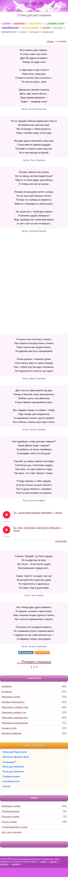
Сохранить (27, 652)
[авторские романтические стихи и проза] (32, 3)
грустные (58, 27)
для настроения (30, 27)
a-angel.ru (16, 864)
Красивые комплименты (13, 702)
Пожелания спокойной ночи (15, 717)
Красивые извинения (11, 733)
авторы (53, 861)
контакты (4, 864)
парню (23, 31)
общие (50, 41)
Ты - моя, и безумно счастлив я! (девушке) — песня (38, 529)
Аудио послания (33, 745)
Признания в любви (11, 697)
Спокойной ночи (11, 781)
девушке (34, 31)
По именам (7, 691)
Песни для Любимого (13, 766)
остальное (61, 541)
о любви (5, 23)
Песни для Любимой (13, 771)
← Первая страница (34, 662)
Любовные (7, 686)
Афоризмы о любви (11, 806)
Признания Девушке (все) (15, 757)
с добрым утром (55, 23)
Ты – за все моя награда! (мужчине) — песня (37, 512)
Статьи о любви (9, 822)
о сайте (43, 861)
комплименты (35, 23)
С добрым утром (11, 776)
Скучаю (6, 786)
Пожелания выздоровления (15, 723)
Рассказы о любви (10, 816)
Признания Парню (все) (14, 752)
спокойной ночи (9, 27)
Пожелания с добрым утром (15, 707)
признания (19, 23)
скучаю (46, 27)
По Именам (10, 762)
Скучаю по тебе (9, 728)
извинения (48, 31)
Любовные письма (10, 811)
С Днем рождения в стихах (15, 827)
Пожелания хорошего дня (14, 712)
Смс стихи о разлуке (12, 832)
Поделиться (43, 652)
